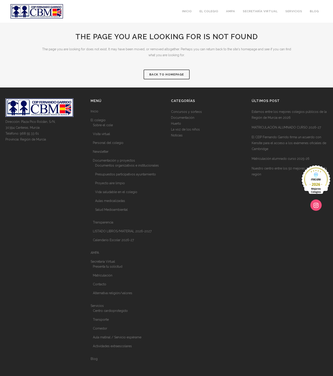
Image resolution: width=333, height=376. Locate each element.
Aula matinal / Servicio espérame (117, 337)
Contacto (99, 284)
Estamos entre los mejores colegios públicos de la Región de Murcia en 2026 (289, 114)
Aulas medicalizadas (110, 201)
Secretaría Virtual (103, 261)
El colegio (98, 120)
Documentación (182, 117)
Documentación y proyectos (114, 160)
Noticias (177, 135)
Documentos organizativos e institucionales (127, 165)
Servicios (97, 306)
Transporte (101, 319)
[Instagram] (316, 205)
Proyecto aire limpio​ (110, 183)
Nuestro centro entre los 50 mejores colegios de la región (289, 171)
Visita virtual (101, 134)
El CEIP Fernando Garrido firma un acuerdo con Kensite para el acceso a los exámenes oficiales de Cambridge (289, 143)
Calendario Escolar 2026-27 (113, 240)
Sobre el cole (103, 125)
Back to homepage (166, 74)
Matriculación (102, 275)
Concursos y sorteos (186, 112)
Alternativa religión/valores (112, 293)
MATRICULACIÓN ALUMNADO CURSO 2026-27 (286, 127)
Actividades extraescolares (112, 346)
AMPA (95, 253)
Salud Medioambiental (111, 209)
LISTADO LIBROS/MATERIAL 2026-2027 (122, 231)
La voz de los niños (185, 129)
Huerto (176, 123)
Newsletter (101, 151)
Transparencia (103, 222)
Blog (94, 359)
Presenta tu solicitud (107, 266)
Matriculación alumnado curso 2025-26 (280, 158)
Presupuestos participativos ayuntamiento (125, 174)
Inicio (94, 111)
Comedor (100, 328)
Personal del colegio (108, 143)
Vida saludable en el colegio (116, 192)
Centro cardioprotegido (110, 311)
